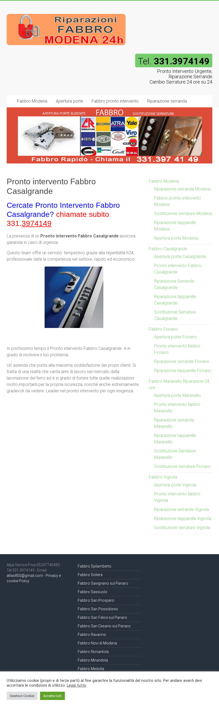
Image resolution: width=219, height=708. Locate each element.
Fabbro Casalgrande (168, 248)
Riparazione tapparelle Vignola (182, 518)
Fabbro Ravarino (92, 634)
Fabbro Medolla (91, 669)
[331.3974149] (66, 11)
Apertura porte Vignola (175, 484)
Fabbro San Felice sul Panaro (102, 617)
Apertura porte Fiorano (175, 336)
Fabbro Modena (32, 101)
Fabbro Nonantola (93, 652)
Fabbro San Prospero (96, 600)
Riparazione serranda (167, 101)
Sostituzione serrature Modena (183, 213)
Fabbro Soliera (90, 575)
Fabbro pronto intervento (115, 101)
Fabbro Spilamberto (94, 566)
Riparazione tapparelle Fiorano (183, 370)
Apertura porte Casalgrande (180, 256)
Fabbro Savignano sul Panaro (103, 583)
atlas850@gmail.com (25, 575)
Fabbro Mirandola (93, 660)
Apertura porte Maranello (177, 395)
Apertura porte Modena (176, 238)
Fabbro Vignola (163, 477)
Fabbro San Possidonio (98, 609)
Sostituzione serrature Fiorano (182, 466)
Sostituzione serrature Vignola (182, 527)
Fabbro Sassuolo (92, 592)
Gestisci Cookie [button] (22, 696)
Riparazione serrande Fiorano (181, 361)
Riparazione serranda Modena (182, 188)
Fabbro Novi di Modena (97, 643)
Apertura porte (69, 101)
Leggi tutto (76, 685)
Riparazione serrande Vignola (181, 509)
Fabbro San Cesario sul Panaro (104, 626)
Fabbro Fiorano (163, 329)
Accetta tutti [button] (52, 696)
